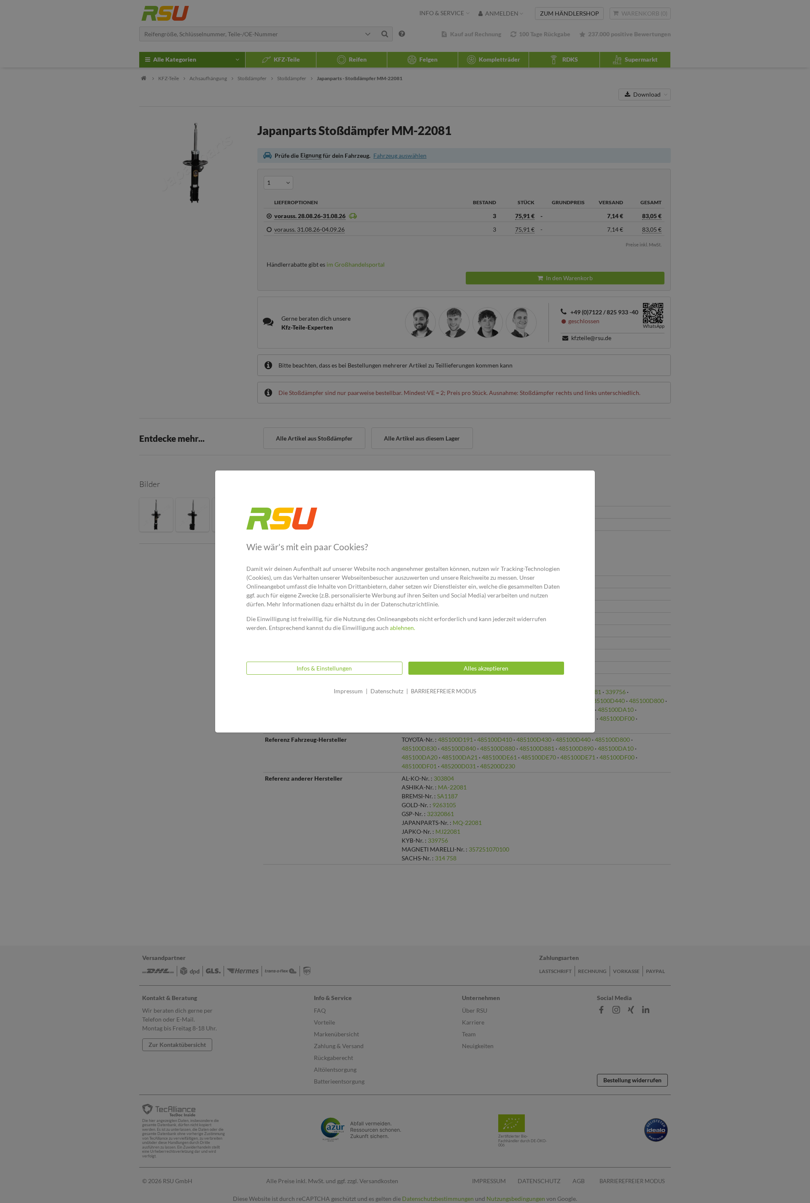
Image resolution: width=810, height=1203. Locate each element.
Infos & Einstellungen (324, 668)
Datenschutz (386, 691)
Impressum (348, 691)
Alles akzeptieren (486, 668)
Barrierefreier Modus (443, 691)
